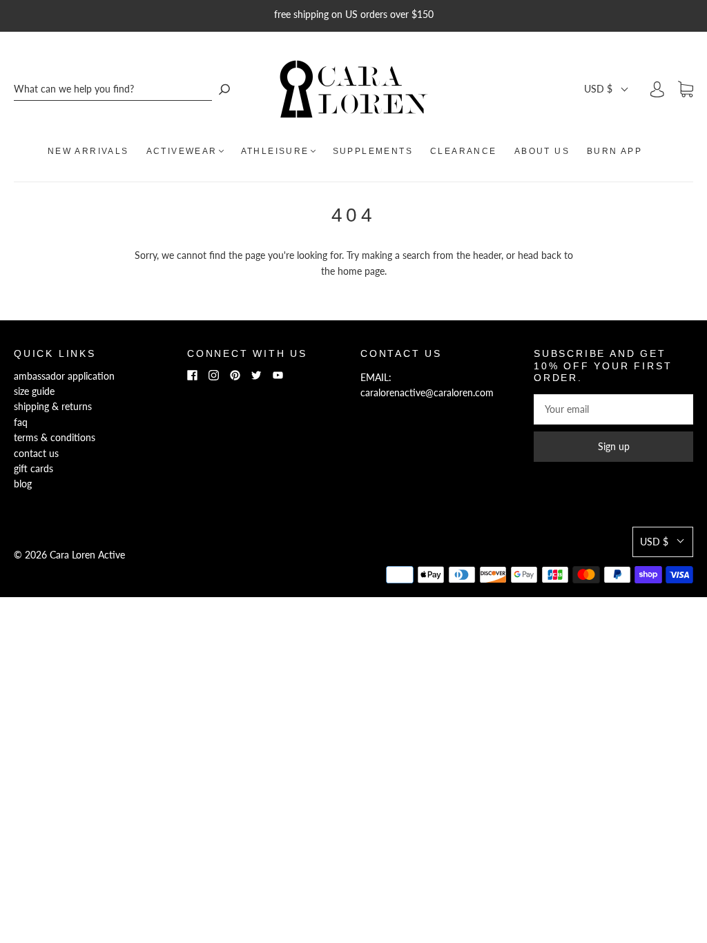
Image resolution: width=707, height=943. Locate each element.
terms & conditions (54, 437)
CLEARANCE (463, 151)
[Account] (657, 89)
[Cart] (685, 89)
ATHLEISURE (275, 151)
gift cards (33, 468)
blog (23, 483)
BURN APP (614, 151)
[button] (607, 89)
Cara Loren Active (87, 555)
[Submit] (224, 89)
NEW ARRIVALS (88, 151)
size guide (34, 391)
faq (21, 422)
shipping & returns (53, 406)
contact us (36, 453)
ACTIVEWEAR (181, 151)
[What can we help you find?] (113, 89)
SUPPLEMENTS (373, 151)
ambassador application (64, 376)
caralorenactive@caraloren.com (427, 392)
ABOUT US (542, 151)
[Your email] (613, 409)
